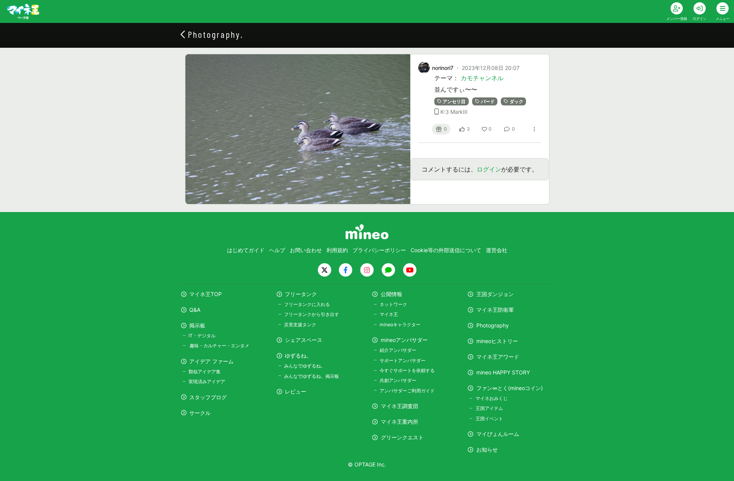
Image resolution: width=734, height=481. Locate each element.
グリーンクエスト (402, 437)
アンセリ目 (454, 101)
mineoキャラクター (400, 324)
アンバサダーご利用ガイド (407, 391)
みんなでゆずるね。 (304, 366)
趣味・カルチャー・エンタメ (218, 345)
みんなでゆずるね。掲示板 (311, 376)
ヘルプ (277, 250)
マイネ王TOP (205, 294)
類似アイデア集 (204, 371)
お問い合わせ (306, 250)
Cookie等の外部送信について (446, 250)
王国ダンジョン (495, 294)
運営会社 (496, 250)
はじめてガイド (246, 250)
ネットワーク (393, 304)
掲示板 (197, 325)
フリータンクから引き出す (311, 314)
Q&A (194, 309)
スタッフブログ (208, 397)
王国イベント (489, 418)
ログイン (489, 169)
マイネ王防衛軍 (495, 309)
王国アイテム (489, 408)
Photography (492, 325)
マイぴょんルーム (497, 434)
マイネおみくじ (491, 398)
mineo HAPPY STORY (503, 372)
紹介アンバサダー (398, 350)
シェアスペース (303, 340)
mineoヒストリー (497, 341)
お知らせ (487, 449)
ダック (516, 101)
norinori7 (442, 68)
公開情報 (391, 294)
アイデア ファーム (211, 361)
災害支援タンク (300, 324)
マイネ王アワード (497, 356)
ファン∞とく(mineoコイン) (509, 388)
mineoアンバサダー (404, 340)
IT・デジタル (202, 335)
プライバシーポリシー (379, 250)
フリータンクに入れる (307, 304)
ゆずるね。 (298, 355)
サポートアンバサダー (402, 360)
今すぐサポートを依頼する (407, 370)
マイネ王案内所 (399, 421)
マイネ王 (389, 314)
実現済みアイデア (206, 381)
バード (488, 101)
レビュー (295, 391)
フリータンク (301, 294)
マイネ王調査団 (399, 406)
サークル (200, 413)
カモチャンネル (482, 78)
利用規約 (337, 250)
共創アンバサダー (398, 380)
